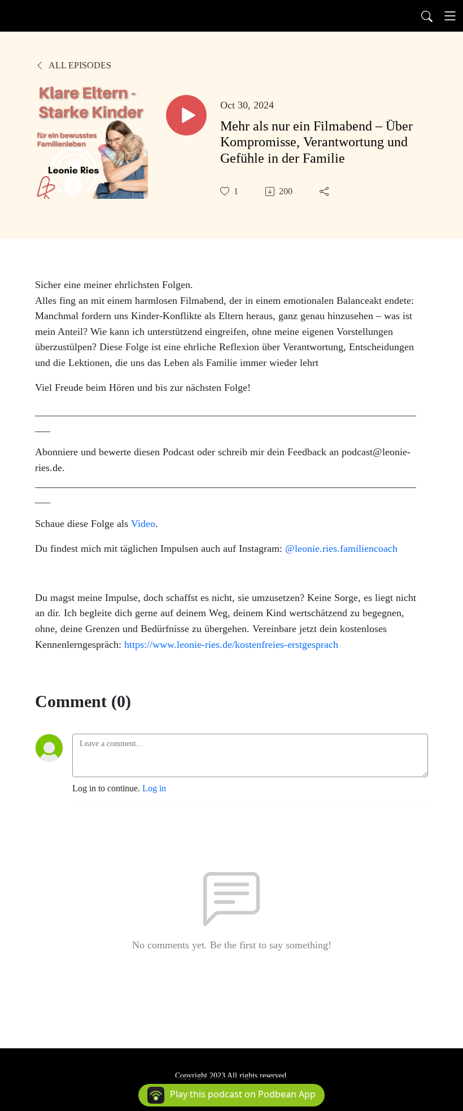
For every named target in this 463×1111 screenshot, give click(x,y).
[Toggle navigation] (450, 16)
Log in (154, 788)
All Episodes (79, 65)
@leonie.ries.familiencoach (341, 548)
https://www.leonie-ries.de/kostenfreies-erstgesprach (231, 644)
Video (143, 523)
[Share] (325, 191)
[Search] (427, 16)
